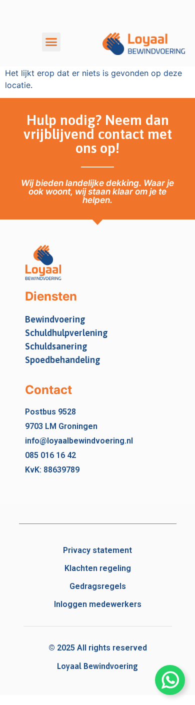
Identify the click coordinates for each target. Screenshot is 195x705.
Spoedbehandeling (62, 359)
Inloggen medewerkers (98, 604)
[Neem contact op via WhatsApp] (170, 680)
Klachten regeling (97, 568)
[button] (51, 42)
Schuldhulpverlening (66, 333)
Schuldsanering (56, 346)
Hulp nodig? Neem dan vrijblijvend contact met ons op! (98, 134)
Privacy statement (97, 550)
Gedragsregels (98, 586)
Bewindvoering (55, 319)
